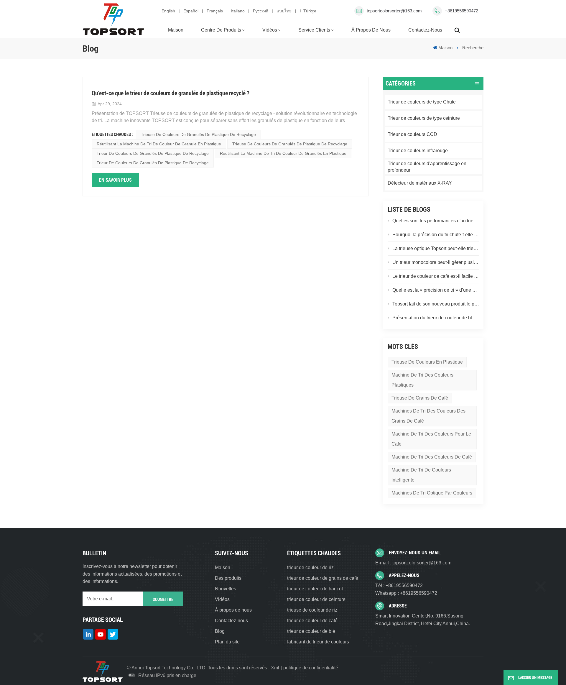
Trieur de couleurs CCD (412, 134)
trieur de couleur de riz (310, 567)
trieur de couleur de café (312, 620)
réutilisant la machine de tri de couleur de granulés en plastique (283, 153)
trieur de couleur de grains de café (322, 578)
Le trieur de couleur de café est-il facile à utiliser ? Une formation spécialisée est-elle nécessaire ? (435, 276)
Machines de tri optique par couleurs (431, 492)
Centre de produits (221, 29)
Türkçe (309, 11)
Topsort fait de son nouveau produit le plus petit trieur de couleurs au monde (435, 303)
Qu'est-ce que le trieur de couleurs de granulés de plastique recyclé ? (170, 93)
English (168, 11)
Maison (175, 29)
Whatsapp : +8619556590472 (406, 593)
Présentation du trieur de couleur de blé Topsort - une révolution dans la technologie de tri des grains (435, 317)
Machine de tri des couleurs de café (431, 456)
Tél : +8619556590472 (399, 585)
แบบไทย (284, 11)
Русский (260, 11)
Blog (220, 631)
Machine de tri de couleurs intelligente (421, 474)
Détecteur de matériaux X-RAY (420, 182)
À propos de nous (371, 29)
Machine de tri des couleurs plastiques (422, 379)
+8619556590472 (461, 10)
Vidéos (269, 29)
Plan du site (227, 641)
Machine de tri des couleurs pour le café (431, 438)
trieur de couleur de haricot (315, 588)
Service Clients (314, 29)
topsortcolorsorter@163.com (394, 10)
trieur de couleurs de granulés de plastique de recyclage (153, 153)
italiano (238, 11)
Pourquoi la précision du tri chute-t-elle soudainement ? (435, 234)
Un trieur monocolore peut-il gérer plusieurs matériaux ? (435, 262)
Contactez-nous (425, 29)
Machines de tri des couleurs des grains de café (428, 415)
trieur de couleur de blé (311, 631)
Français (215, 11)
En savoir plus (115, 180)
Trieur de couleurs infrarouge (418, 150)
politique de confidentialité (310, 667)
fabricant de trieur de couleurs (318, 641)
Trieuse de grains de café (419, 397)
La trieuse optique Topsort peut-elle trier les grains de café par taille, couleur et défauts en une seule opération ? (435, 248)
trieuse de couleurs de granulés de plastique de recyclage (198, 134)
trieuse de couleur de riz (312, 609)
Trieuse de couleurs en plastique (427, 361)
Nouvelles (225, 588)
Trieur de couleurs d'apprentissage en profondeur (427, 167)
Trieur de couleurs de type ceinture (424, 118)
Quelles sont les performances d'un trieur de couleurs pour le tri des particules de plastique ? (435, 220)
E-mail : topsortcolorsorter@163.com (413, 562)
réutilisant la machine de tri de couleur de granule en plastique (159, 144)
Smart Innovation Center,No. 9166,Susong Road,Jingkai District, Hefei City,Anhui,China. (422, 619)
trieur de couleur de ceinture (316, 599)
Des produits (228, 578)
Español (190, 11)
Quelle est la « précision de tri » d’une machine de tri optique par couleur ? (435, 290)
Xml (275, 667)
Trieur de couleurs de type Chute (422, 101)
